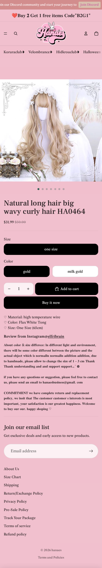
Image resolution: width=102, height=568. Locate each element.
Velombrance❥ (40, 52)
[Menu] (5, 33)
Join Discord (89, 4)
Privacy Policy (15, 501)
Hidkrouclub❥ (68, 52)
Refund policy (15, 534)
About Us (11, 469)
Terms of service (17, 526)
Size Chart (12, 477)
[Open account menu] (86, 33)
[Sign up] (91, 451)
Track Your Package (20, 518)
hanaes (56, 550)
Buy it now (51, 303)
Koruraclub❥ (14, 52)
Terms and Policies (51, 557)
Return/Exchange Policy (23, 493)
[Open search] (15, 33)
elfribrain (56, 336)
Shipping (11, 485)
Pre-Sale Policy (16, 510)
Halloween (92, 52)
